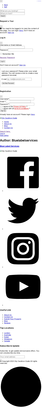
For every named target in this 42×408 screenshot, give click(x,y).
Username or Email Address (11, 45)
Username (4, 99)
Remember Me (8, 54)
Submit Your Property (12, 319)
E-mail (4, 79)
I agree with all (16, 109)
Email (3, 102)
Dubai (6, 337)
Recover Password (7, 58)
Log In (2, 61)
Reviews (7, 323)
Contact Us (8, 128)
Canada (7, 341)
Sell (5, 7)
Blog (6, 126)
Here (33, 114)
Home (6, 122)
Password (4, 50)
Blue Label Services (9, 146)
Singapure (8, 339)
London (7, 333)
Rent (6, 5)
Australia (7, 335)
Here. (21, 30)
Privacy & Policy (19, 106)
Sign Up (11, 33)
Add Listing (4, 135)
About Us (8, 124)
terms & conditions (21, 109)
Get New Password (8, 83)
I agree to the (15, 106)
